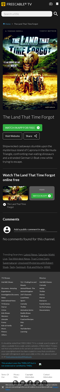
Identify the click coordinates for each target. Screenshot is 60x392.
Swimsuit (21, 266)
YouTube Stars (26, 329)
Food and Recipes (27, 319)
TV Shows (5, 278)
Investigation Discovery (10, 295)
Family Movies (44, 304)
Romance (43, 301)
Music (3, 329)
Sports (23, 301)
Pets (22, 322)
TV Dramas (5, 304)
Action (41, 288)
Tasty (12, 266)
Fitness (4, 332)
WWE (47, 266)
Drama (42, 295)
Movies (42, 278)
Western (4, 316)
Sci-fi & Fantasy (45, 307)
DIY (22, 325)
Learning (24, 332)
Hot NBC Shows (7, 282)
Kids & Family (6, 325)
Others (4, 335)
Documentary (44, 310)
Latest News (30, 254)
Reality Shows (26, 313)
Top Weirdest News (19, 258)
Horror (4, 307)
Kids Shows (5, 313)
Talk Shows (25, 316)
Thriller (23, 307)
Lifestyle (4, 319)
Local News (25, 298)
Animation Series (27, 310)
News (3, 298)
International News (8, 301)
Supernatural (10, 262)
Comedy (24, 304)
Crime (3, 310)
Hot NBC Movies (45, 282)
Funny (3, 322)
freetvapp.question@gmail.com (19, 356)
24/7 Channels (26, 295)
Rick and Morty (35, 266)
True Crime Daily (40, 258)
